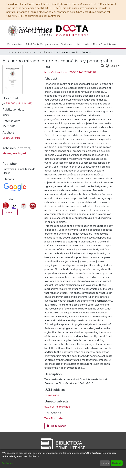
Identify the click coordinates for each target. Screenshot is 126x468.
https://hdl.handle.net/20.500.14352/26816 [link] (70, 72)
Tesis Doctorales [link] (45, 52)
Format (9, 212)
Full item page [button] (57, 426)
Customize (7, 463)
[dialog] (63, 459)
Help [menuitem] (78, 44)
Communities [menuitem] (14, 44)
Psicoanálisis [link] (51, 395)
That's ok (117, 463)
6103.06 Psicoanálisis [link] (57, 407)
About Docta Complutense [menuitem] (100, 44)
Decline (105, 463)
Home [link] (10, 52)
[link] (17, 103)
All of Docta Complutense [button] (40, 44)
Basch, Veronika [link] (11, 138)
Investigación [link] (25, 52)
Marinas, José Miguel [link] (14, 153)
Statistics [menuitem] (66, 44)
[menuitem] (41, 44)
